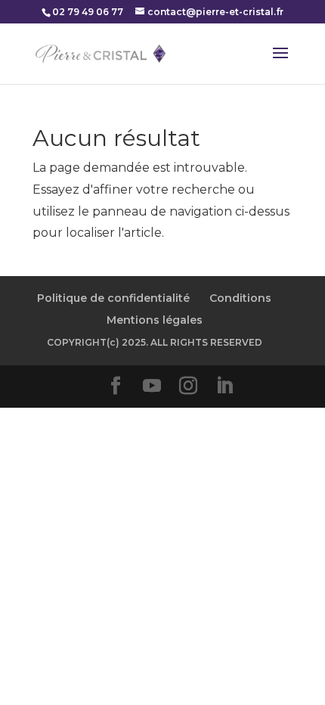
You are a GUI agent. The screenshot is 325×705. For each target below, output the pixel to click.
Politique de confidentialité (113, 298)
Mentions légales (155, 320)
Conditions (240, 298)
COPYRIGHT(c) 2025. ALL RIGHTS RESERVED (154, 342)
